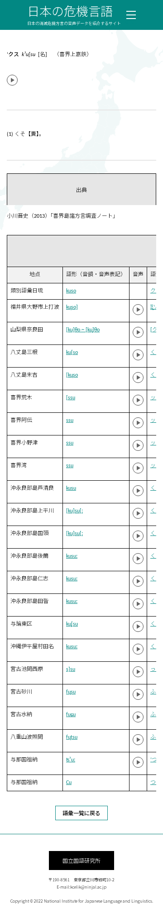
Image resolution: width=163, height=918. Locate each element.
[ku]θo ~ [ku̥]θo (83, 330)
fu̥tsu (71, 737)
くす (155, 488)
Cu (69, 782)
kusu (71, 488)
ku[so (72, 352)
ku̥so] (72, 307)
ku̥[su (72, 624)
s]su (70, 669)
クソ (155, 291)
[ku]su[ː (74, 511)
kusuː (71, 556)
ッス (155, 398)
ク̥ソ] (155, 307)
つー (155, 782)
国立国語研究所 (81, 860)
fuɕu (71, 714)
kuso (71, 291)
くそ (155, 352)
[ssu (70, 398)
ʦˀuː (70, 760)
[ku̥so (72, 375)
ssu (69, 420)
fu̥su (71, 692)
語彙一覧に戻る (81, 813)
